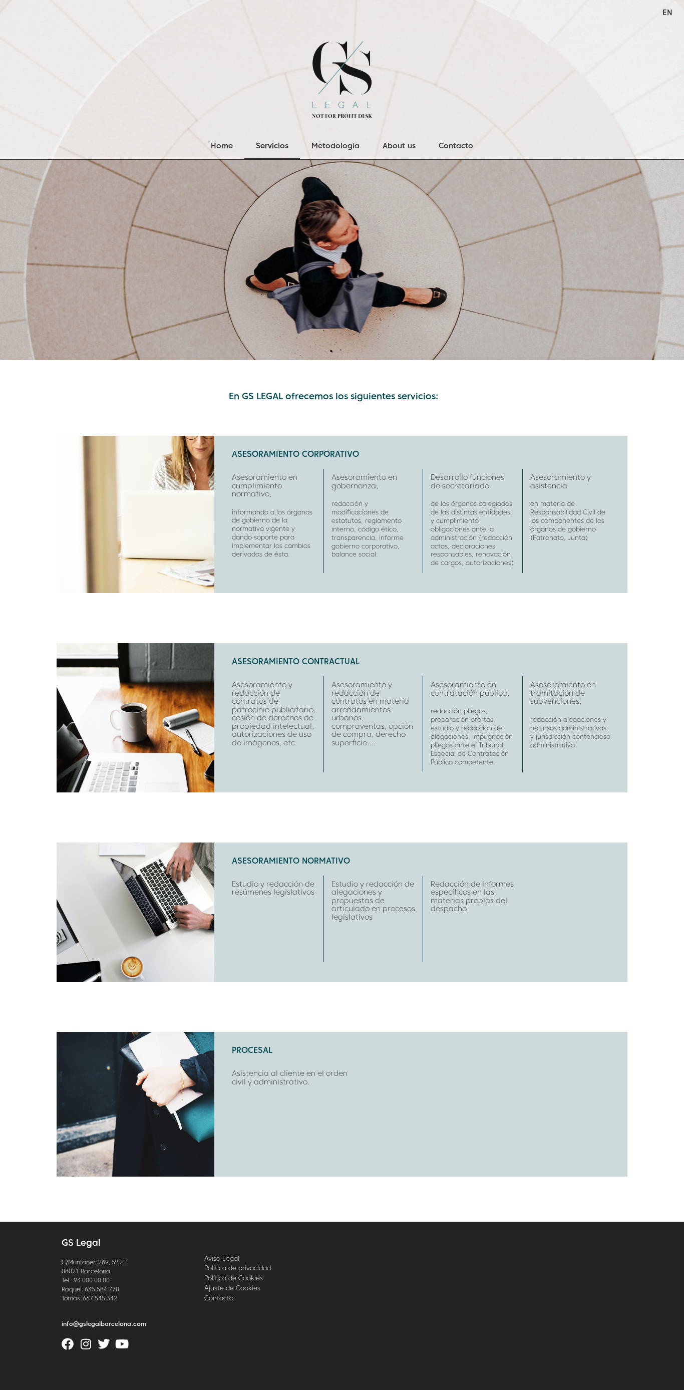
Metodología (335, 146)
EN (667, 13)
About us (399, 146)
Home (222, 146)
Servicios (272, 146)
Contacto (456, 146)
